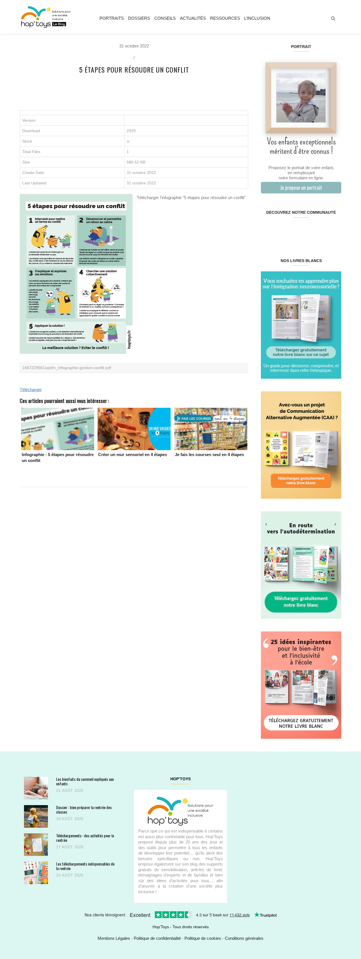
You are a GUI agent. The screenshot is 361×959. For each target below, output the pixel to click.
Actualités (193, 18)
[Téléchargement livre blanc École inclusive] (301, 684)
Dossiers (139, 18)
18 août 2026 (69, 819)
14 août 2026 (69, 875)
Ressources (225, 18)
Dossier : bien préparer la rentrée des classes (84, 809)
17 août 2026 (69, 847)
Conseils (165, 18)
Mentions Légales (114, 938)
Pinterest (294, 230)
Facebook (267, 230)
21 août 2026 (69, 790)
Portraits (112, 18)
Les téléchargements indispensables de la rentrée (85, 866)
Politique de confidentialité (157, 938)
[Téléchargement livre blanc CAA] (301, 444)
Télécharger (31, 389)
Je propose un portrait (301, 187)
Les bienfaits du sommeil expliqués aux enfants (85, 781)
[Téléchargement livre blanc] (301, 324)
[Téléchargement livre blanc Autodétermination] (301, 564)
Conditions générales (244, 938)
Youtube (320, 230)
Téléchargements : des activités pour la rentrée (85, 837)
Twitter (334, 230)
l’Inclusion (257, 18)
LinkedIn (307, 230)
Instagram (280, 230)
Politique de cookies (202, 938)
